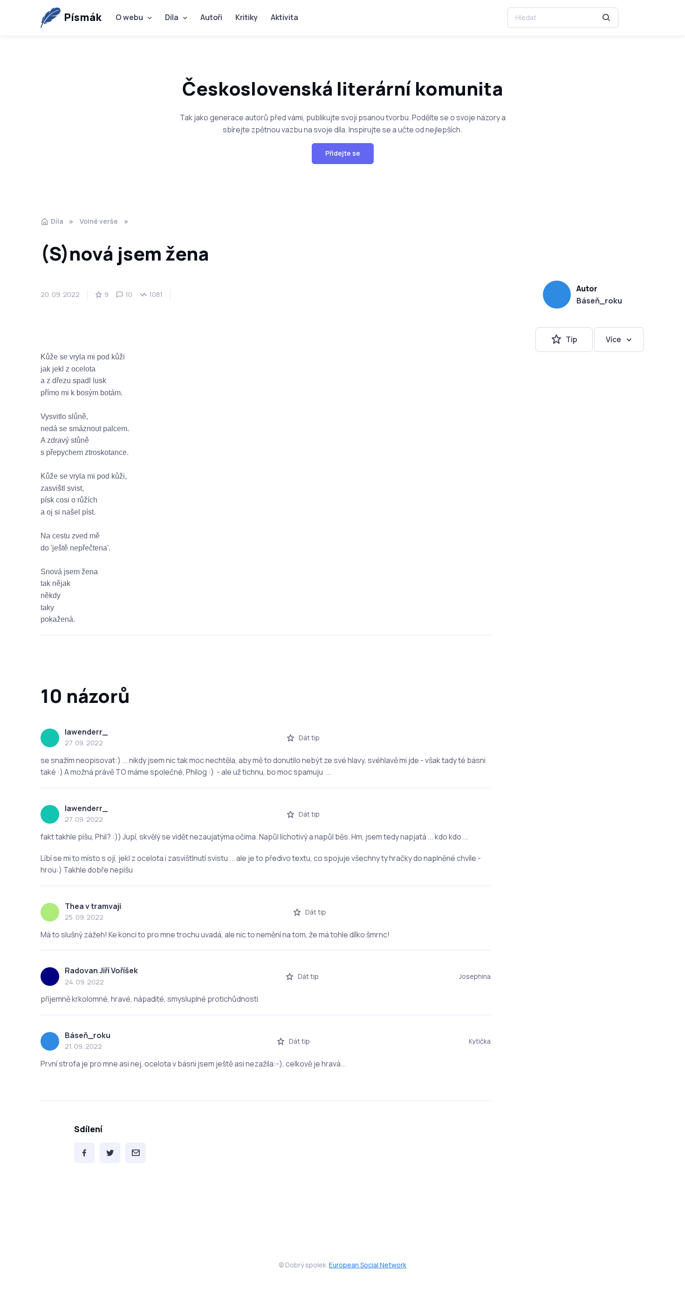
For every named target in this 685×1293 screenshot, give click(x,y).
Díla (171, 17)
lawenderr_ (86, 732)
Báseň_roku (599, 301)
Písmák (83, 17)
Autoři (211, 17)
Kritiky (246, 17)
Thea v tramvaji (93, 906)
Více (613, 339)
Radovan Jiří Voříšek (101, 970)
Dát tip (309, 737)
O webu (129, 17)
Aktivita (284, 17)
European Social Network (367, 1264)
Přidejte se (342, 153)
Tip (571, 339)
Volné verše (99, 221)
